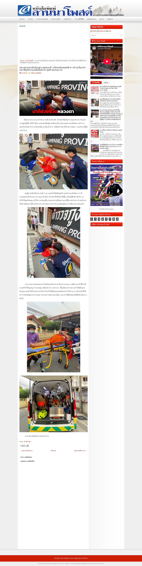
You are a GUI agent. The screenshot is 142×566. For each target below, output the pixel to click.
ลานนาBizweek (79, 19)
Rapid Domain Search (97, 563)
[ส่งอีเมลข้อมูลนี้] (21, 446)
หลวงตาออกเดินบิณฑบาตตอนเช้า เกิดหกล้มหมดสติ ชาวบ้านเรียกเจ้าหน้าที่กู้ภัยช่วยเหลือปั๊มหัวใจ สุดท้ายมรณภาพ (52, 68)
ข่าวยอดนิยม (96, 82)
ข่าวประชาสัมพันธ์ (42, 19)
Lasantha (66, 563)
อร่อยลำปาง (67, 19)
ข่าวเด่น (30, 19)
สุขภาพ (102, 19)
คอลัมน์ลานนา (91, 19)
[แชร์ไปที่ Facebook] (28, 446)
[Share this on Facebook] (25, 441)
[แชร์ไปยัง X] (26, 446)
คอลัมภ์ (106, 82)
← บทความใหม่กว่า (26, 450)
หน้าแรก (22, 19)
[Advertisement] (53, 42)
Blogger (110, 209)
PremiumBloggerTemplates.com (80, 563)
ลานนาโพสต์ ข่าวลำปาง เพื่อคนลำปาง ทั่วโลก (73, 558)
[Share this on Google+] (29, 441)
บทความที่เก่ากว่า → (80, 450)
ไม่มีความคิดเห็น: (36, 73)
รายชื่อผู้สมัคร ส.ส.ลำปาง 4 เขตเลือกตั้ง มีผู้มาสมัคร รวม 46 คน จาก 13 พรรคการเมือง (111, 146)
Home (22, 60)
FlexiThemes (48, 563)
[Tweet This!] (27, 441)
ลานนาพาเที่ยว (55, 19)
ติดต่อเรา (110, 19)
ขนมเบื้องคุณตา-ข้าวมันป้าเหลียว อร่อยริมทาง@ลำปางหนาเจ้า (110, 100)
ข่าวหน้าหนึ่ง (29, 60)
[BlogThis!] (24, 446)
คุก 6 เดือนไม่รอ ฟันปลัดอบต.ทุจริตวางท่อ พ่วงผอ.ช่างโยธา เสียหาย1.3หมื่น (110, 88)
